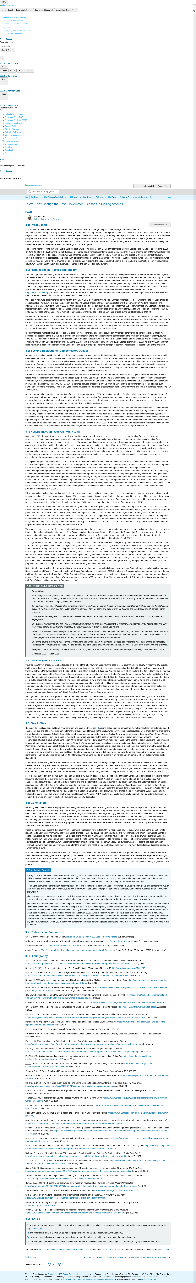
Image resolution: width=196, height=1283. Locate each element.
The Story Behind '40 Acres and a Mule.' (62, 946)
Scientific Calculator (13, 132)
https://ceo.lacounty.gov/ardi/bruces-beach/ (137, 1007)
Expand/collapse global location (169, 196)
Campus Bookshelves (56, 197)
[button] (9, 150)
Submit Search (7, 50)
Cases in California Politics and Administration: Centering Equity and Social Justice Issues (148, 197)
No (63, 1264)
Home (37, 197)
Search (29, 192)
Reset (4, 67)
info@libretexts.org (148, 1279)
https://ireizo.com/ (35, 1228)
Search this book (6, 42)
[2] (159, 510)
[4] (98, 728)
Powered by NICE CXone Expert (61, 1274)
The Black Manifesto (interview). (119, 941)
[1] (48, 292)
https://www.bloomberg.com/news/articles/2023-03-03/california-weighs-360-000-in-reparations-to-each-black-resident (78, 975)
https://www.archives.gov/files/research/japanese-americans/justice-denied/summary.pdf (65, 1198)
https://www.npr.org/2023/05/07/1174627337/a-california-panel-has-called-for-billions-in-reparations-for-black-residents (78, 964)
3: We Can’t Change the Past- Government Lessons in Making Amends (63, 1249)
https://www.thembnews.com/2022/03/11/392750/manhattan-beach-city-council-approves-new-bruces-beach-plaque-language (82, 1052)
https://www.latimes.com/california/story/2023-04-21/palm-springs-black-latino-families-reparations (69, 1086)
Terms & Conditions (85, 1279)
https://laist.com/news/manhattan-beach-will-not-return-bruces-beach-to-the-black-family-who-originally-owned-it (75, 1156)
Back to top (29, 1257)
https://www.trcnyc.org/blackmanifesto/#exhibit (114, 1190)
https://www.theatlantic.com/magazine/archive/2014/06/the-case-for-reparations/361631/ (127, 1002)
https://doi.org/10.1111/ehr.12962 (40, 1205)
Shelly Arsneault (163, 1249)
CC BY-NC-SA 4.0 (110, 1249)
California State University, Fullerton (89, 197)
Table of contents (160, 225)
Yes (53, 1264)
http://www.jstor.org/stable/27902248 (128, 968)
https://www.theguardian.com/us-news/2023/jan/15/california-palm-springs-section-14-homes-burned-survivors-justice (78, 1171)
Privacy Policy (70, 1279)
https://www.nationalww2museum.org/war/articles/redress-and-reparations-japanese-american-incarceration (74, 1213)
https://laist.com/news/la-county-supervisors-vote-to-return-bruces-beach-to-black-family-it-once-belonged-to (74, 1123)
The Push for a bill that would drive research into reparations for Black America (76, 950)
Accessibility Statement (103, 1279)
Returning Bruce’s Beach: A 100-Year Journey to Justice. (92, 937)
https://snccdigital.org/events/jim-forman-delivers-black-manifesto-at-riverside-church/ (63, 1178)
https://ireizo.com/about (36, 292)
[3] (124, 548)
